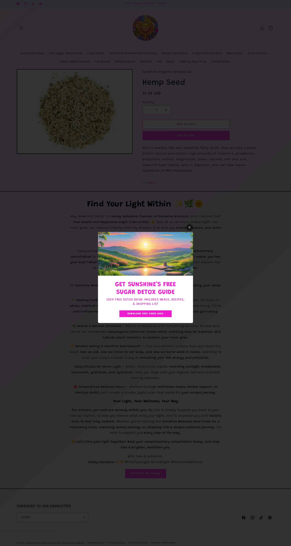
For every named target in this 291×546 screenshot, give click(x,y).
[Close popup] (189, 227)
